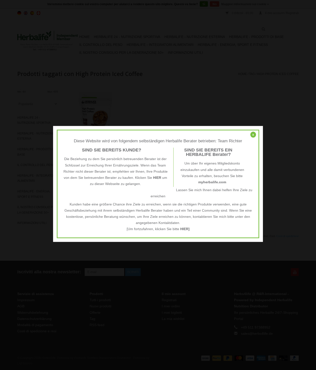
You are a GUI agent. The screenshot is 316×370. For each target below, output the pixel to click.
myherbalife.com (212, 182)
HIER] (185, 229)
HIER (157, 178)
